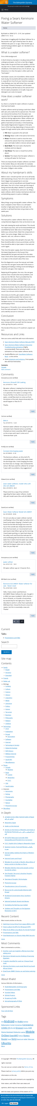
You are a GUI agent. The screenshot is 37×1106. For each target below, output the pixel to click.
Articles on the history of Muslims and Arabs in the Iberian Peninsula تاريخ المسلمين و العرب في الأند (20, 832)
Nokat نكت (6, 681)
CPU (11, 1028)
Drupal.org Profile (10, 998)
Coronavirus (27, 1024)
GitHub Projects (10, 995)
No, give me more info (13, 1099)
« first (14, 621)
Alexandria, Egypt (10, 823)
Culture (7, 689)
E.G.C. (9, 780)
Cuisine (9, 775)
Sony (14, 1038)
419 (2, 1022)
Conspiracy (18, 1025)
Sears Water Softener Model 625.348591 (17, 512)
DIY (14, 1028)
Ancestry (8, 673)
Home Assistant (7, 1032)
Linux (7, 729)
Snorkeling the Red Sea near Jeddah (16, 905)
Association (11, 737)
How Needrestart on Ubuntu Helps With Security (19, 935)
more (3, 939)
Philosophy (9, 718)
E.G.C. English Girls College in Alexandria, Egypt (20, 843)
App (16, 1022)
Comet (12, 1025)
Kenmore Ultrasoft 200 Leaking (14, 382)
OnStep (5, 1035)
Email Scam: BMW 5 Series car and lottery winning (19, 971)
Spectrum (20, 1039)
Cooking (8, 686)
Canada (3, 367)
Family (5, 667)
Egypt (7, 773)
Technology (7, 726)
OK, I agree (5, 1103)
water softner (8, 562)
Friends (5, 678)
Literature (8, 703)
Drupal (7, 734)
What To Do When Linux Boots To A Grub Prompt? (19, 930)
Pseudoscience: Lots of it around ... (16, 886)
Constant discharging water (13, 451)
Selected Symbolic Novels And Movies (17, 901)
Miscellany (6, 808)
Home (5, 28)
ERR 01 (5, 421)
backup (25, 1022)
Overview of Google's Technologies (16, 879)
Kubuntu (17, 1032)
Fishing (7, 794)
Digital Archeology (11, 748)
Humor (7, 709)
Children (8, 724)
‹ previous (18, 621)
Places (5, 765)
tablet (25, 1039)
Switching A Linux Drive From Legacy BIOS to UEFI (19, 924)
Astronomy (9, 791)
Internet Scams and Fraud (13, 858)
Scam (9, 1039)
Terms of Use (28, 1067)
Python (20, 1036)
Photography (9, 797)
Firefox (25, 1028)
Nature (7, 803)
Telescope (31, 1039)
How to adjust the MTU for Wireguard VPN (17, 927)
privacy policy (16, 1071)
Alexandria (10, 778)
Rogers (26, 1035)
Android (9, 1021)
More (3, 1046)
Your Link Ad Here (7, 1011)
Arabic (20, 1021)
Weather (10, 770)
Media (7, 701)
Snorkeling (8, 800)
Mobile (30, 1031)
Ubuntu (6, 1043)
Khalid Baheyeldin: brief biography (16, 987)
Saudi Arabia (9, 786)
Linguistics (8, 698)
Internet (8, 742)
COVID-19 (5, 1028)
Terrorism (8, 712)
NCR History (9, 751)
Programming (9, 757)
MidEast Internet (10, 754)
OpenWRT (13, 1035)
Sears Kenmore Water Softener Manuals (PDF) (20, 342)
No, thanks (13, 1103)
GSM (30, 1028)
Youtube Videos (10, 992)
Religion (8, 721)
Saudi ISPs (8, 760)
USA (6, 783)
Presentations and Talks (12, 638)
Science (7, 692)
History (7, 695)
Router (4, 1039)
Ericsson (19, 1028)
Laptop (23, 1032)
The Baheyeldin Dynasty (24, 1059)
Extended (8, 675)
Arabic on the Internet (12, 826)
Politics (7, 706)
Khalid (7, 670)
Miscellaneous (10, 762)
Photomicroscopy (11, 806)
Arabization (9, 731)
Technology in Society (12, 745)
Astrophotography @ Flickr (13, 1001)
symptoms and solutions (17, 359)
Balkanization (5, 1025)
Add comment (5, 369)
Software (8, 739)
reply (32, 411)
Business (8, 715)
